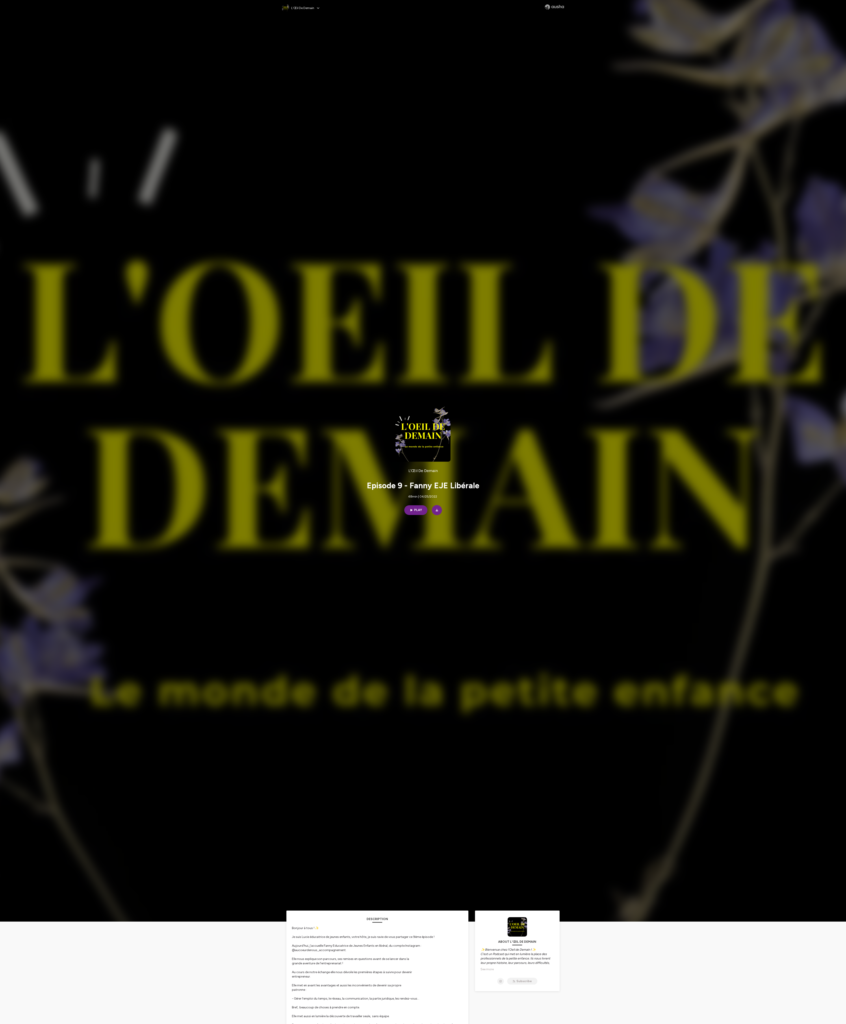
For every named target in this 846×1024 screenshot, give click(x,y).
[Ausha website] (554, 7)
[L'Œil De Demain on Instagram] (500, 981)
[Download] (437, 510)
